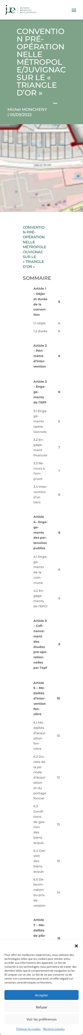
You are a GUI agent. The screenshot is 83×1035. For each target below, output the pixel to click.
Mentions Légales (54, 1029)
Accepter (41, 995)
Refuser (41, 1007)
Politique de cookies (28, 1029)
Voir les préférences (42, 1019)
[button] (76, 946)
